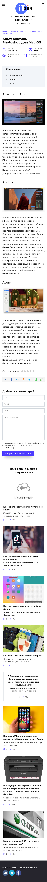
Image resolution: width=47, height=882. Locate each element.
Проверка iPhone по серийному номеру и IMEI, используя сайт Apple (23, 737)
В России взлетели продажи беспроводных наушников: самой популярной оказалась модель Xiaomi (23, 680)
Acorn (12, 83)
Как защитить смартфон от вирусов (22, 655)
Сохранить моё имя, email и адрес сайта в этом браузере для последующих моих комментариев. (24, 445)
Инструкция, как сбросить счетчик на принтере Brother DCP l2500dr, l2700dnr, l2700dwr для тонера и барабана (22, 790)
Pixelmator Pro (17, 75)
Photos (13, 79)
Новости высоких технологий (23, 18)
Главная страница (10, 31)
